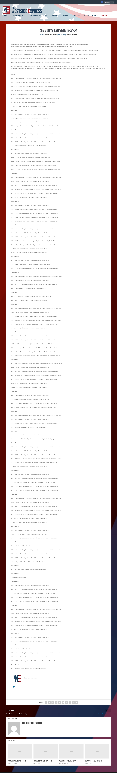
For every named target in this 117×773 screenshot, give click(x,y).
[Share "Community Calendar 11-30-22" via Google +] (52, 702)
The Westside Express (51, 35)
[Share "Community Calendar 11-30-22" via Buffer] (66, 702)
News (5, 16)
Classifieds (76, 16)
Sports (46, 16)
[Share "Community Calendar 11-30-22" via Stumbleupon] (70, 702)
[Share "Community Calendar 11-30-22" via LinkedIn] (63, 702)
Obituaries (95, 16)
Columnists (54, 16)
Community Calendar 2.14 (67, 761)
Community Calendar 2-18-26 (17, 761)
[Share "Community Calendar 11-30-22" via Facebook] (46, 702)
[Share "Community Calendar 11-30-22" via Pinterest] (59, 702)
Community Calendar (18, 16)
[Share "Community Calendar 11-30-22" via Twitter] (49, 702)
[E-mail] (14, 687)
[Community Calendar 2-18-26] (20, 751)
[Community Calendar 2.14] (71, 751)
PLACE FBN (86, 16)
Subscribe (104, 16)
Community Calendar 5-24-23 (42, 761)
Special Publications (34, 16)
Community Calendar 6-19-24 (94, 761)
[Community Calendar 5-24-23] (45, 751)
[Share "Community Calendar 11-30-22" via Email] (73, 702)
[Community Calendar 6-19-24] (97, 751)
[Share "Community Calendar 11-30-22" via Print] (76, 702)
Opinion (65, 16)
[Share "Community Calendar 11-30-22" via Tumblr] (56, 702)
